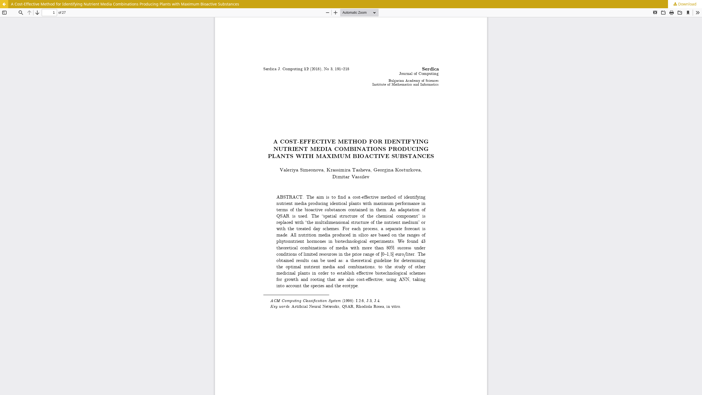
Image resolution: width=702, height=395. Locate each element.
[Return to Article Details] (4, 4)
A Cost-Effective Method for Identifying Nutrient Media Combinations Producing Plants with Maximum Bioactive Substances (125, 4)
